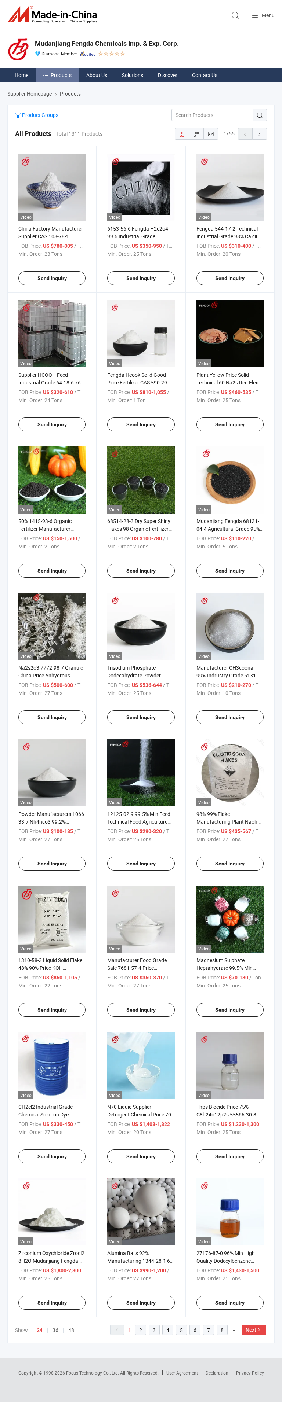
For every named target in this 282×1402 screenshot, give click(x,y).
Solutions (132, 74)
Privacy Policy (250, 1373)
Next (251, 1329)
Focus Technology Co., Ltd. (93, 1373)
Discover (167, 74)
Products (61, 74)
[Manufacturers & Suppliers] (53, 14)
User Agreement (182, 1373)
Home (21, 74)
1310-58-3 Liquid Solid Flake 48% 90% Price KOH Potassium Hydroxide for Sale (52, 968)
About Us (96, 74)
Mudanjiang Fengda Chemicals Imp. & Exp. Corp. (107, 43)
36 (55, 1329)
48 (71, 1329)
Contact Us (204, 74)
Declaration (217, 1373)
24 (40, 1330)
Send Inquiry (52, 278)
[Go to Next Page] (260, 133)
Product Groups (39, 114)
